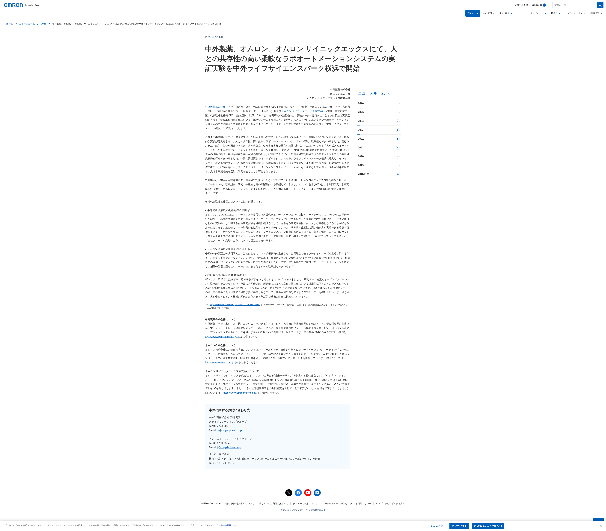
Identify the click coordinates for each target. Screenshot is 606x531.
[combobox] (540, 5)
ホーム (9, 23)
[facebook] (298, 492)
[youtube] (307, 492)
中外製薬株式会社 (215, 106)
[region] (303, 526)
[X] (288, 492)
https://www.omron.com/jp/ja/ (221, 362)
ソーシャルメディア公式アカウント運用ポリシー (346, 503)
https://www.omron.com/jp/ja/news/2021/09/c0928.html (235, 305)
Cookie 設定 (437, 526)
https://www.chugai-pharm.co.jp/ (223, 336)
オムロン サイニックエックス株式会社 (303, 111)
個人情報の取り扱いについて (240, 503)
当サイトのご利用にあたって (273, 503)
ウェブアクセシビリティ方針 (390, 503)
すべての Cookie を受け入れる (488, 526)
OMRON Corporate (210, 503)
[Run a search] (600, 5)
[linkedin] (317, 492)
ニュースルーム (27, 23)
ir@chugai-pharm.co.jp (229, 447)
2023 (43, 23)
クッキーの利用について (305, 503)
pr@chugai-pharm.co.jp (229, 430)
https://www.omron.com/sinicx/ (240, 392)
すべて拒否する (459, 526)
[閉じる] (600, 525)
